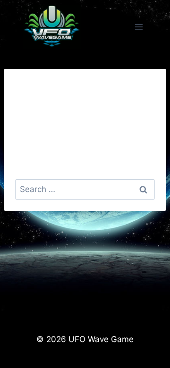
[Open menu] (138, 26)
